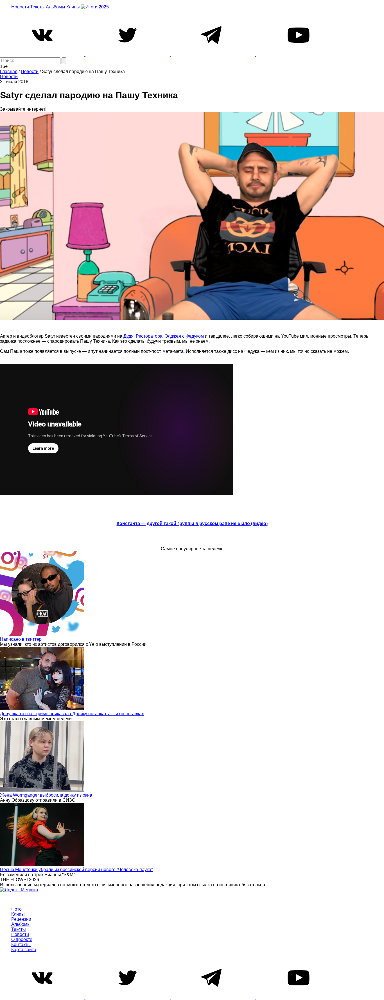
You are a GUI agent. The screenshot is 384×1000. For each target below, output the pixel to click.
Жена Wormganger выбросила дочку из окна (46, 795)
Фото (16, 909)
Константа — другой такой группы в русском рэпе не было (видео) (192, 523)
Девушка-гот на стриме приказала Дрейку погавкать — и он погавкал (72, 713)
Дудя (128, 336)
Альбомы (55, 6)
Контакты (21, 944)
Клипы (73, 6)
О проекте (21, 939)
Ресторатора (149, 336)
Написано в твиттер (21, 639)
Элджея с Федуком (184, 336)
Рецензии (21, 919)
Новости (20, 6)
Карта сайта (23, 949)
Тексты (37, 6)
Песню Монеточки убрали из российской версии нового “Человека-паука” (76, 869)
